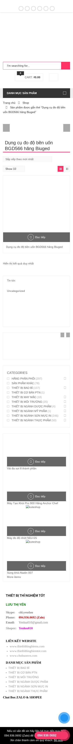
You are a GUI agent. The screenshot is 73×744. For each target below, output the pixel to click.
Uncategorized (16, 290)
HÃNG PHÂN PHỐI (23, 378)
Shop (26, 102)
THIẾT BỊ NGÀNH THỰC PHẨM (31, 420)
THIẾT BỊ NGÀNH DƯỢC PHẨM (31, 406)
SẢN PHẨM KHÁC (23, 383)
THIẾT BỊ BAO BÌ (22, 387)
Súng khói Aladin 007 (20, 572)
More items (14, 576)
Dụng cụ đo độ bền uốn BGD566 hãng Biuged (34, 246)
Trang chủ (9, 102)
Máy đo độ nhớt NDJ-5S (22, 537)
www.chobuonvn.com (23, 655)
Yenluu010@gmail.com (33, 622)
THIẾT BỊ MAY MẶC (24, 397)
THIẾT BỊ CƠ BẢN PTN (26, 392)
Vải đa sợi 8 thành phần (21, 468)
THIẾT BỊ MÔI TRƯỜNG (27, 401)
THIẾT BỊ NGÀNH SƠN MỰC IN (31, 415)
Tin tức (11, 280)
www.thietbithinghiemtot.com (28, 651)
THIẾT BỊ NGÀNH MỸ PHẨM (29, 411)
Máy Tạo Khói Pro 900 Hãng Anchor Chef (32, 503)
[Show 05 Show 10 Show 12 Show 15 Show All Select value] (14, 169)
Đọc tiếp (40, 237)
